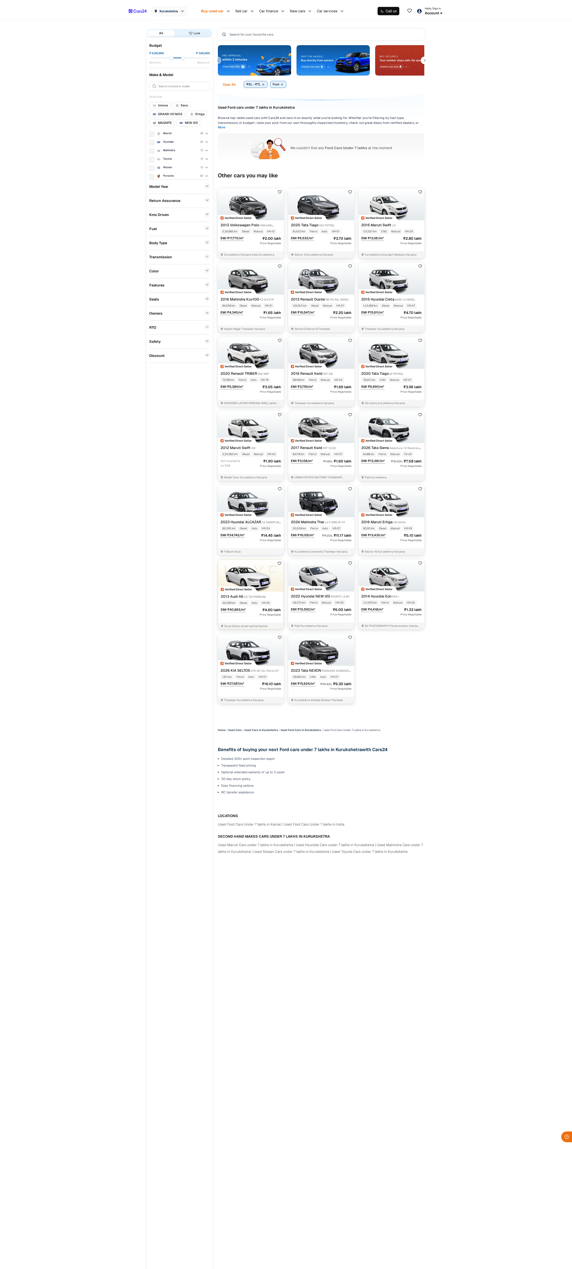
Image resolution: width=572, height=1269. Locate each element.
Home (221, 730)
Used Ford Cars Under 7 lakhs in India (314, 824)
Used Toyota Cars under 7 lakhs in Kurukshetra (370, 851)
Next (424, 60)
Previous (217, 60)
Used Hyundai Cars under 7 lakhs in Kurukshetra (335, 845)
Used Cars (235, 730)
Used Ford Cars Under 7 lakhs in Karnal (249, 824)
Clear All (229, 85)
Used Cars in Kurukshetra (261, 730)
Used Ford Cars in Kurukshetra (301, 730)
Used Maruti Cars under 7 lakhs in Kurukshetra (255, 845)
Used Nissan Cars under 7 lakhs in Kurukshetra (291, 851)
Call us (391, 11)
